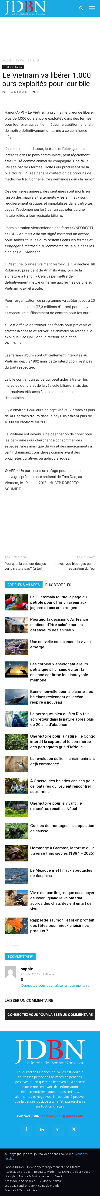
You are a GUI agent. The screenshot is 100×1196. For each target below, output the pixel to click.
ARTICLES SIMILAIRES (23, 585)
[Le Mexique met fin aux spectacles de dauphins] (16, 876)
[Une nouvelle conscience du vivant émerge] (16, 647)
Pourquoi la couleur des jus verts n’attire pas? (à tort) (25, 566)
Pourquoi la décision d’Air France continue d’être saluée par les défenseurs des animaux (59, 624)
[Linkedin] (52, 98)
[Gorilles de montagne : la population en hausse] (16, 831)
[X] (20, 98)
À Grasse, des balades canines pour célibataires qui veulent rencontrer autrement (62, 786)
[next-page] (15, 943)
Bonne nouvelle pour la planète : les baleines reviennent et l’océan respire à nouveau (61, 697)
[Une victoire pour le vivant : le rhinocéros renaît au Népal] (16, 809)
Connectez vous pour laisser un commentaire (55, 985)
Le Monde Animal (27, 60)
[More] (63, 98)
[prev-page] (7, 943)
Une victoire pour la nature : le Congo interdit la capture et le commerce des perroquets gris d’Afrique (62, 741)
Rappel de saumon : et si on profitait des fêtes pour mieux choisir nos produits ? (62, 925)
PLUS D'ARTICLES (58, 585)
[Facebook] (9, 98)
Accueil (7, 60)
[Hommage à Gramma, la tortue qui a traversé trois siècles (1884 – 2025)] (16, 853)
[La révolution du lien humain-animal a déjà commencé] (16, 764)
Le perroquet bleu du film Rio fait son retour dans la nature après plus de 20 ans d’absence (62, 719)
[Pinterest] (30, 98)
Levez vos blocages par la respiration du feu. (75, 566)
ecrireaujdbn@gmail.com (62, 1116)
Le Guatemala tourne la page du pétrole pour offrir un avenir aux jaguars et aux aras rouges (58, 602)
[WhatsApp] (41, 98)
